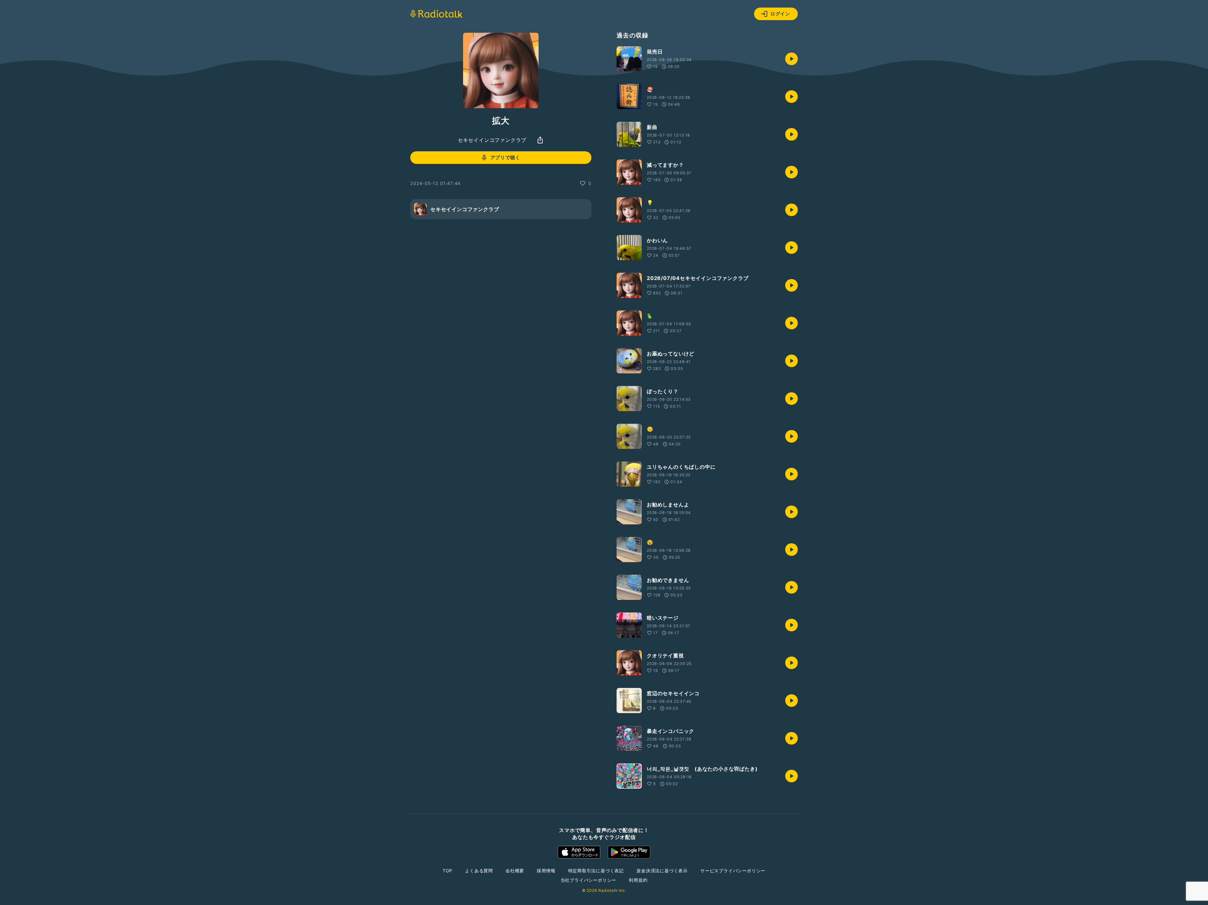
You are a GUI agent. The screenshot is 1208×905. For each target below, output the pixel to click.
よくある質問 (479, 870)
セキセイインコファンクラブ (492, 140)
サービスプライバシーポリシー (732, 870)
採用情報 (546, 870)
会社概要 (515, 870)
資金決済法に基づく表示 (662, 870)
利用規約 (638, 880)
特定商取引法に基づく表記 (596, 870)
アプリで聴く (505, 157)
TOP (447, 870)
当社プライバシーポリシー (589, 880)
